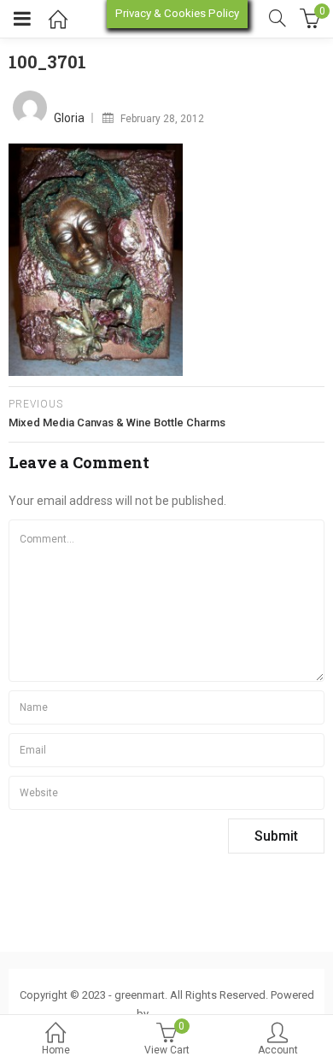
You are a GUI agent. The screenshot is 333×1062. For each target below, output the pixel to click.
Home (56, 1050)
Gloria (69, 118)
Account (278, 1050)
